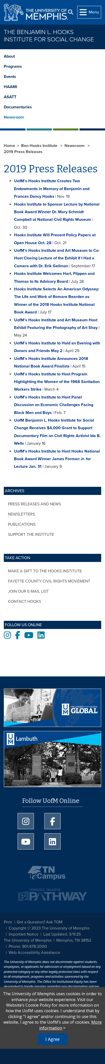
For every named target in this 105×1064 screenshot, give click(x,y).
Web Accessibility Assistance (34, 952)
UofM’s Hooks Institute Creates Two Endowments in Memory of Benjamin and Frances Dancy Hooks (51, 188)
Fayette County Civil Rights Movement (49, 581)
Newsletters (21, 514)
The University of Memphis (27, 940)
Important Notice (23, 934)
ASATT (10, 96)
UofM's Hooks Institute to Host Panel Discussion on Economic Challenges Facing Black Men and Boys (53, 405)
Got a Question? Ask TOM (39, 922)
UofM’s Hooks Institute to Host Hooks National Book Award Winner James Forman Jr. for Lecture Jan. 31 (57, 459)
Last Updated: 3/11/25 (62, 934)
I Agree (52, 1039)
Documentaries (18, 107)
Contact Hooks (24, 601)
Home (9, 145)
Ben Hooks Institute (39, 145)
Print (8, 922)
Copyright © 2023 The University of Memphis (49, 928)
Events (10, 76)
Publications (21, 524)
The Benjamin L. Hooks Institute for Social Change (49, 35)
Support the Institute (31, 534)
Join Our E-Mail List (28, 591)
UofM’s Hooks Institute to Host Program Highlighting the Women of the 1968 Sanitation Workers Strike (57, 382)
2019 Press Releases (23, 151)
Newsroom (14, 117)
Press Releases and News (34, 504)
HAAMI (10, 86)
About (9, 56)
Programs (13, 66)
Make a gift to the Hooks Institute (45, 571)
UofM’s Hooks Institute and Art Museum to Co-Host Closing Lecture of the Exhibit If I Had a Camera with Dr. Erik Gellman (57, 258)
